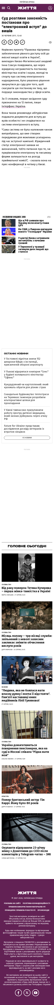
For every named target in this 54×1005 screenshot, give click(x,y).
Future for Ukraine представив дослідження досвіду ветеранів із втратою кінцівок (24, 428)
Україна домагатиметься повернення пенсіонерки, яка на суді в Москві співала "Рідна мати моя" (25, 750)
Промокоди (43, 910)
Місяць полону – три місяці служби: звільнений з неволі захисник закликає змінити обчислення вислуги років (27, 641)
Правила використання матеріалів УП (27, 907)
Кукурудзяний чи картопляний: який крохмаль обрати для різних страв (26, 386)
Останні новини (16, 353)
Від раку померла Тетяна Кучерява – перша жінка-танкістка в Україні (26, 589)
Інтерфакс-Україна (13, 106)
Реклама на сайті (12, 903)
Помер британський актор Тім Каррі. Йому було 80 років (23, 801)
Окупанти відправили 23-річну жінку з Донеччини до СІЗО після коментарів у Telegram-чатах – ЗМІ (26, 851)
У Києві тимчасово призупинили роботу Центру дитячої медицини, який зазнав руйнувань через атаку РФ (25, 414)
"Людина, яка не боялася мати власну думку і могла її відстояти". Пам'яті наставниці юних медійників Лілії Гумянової (26, 695)
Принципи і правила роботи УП (20, 910)
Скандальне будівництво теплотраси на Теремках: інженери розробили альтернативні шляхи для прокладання (26, 399)
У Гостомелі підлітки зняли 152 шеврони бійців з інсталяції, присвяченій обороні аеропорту (23, 361)
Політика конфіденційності (36, 903)
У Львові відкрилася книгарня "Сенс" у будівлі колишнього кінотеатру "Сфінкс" (26, 374)
